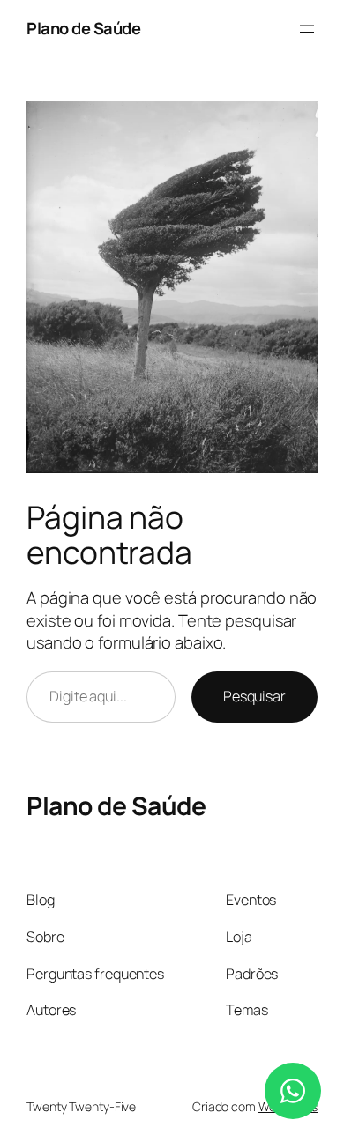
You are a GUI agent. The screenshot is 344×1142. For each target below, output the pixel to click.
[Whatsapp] (293, 1091)
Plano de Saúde (83, 28)
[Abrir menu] (307, 29)
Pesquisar (254, 696)
